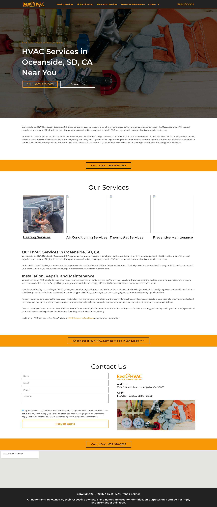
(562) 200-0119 (185, 4)
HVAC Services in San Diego (81, 318)
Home (24, 115)
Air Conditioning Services (86, 237)
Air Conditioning (85, 4)
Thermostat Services (107, 4)
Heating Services (65, 4)
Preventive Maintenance (133, 4)
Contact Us (153, 4)
